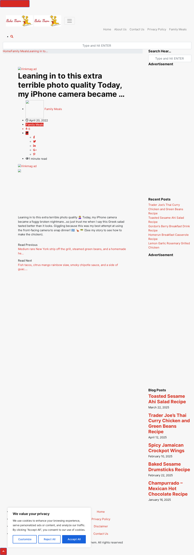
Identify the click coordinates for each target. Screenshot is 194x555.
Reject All (49, 539)
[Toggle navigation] (69, 21)
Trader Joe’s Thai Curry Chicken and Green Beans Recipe (165, 209)
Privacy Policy (156, 29)
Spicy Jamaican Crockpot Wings (166, 447)
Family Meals (178, 29)
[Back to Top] (3, 551)
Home (107, 29)
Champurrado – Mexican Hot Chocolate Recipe (168, 488)
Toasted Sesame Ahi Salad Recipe (167, 398)
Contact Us (137, 29)
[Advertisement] (87, 184)
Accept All (74, 539)
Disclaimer (101, 526)
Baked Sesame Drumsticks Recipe (169, 466)
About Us (120, 29)
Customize (24, 539)
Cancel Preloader (14, 4)
